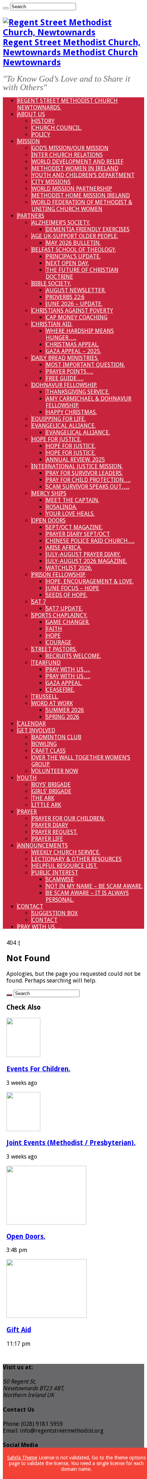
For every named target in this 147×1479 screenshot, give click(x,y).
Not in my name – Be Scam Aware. (94, 886)
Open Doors (49, 520)
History (43, 121)
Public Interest (55, 872)
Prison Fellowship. (59, 574)
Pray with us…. (68, 669)
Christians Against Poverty (72, 310)
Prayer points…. (69, 371)
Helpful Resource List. (64, 865)
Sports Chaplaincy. (59, 615)
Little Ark (46, 805)
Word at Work (52, 703)
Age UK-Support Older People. (75, 236)
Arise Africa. (64, 547)
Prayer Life (47, 838)
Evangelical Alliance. (64, 425)
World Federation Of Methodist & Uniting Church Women (81, 205)
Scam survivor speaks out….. (88, 486)
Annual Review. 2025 (75, 459)
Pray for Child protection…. (88, 479)
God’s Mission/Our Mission (70, 148)
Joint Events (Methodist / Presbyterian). (71, 1142)
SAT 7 (39, 601)
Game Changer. (68, 622)
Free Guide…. (64, 378)
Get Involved (36, 730)
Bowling (44, 744)
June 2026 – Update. (74, 303)
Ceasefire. (60, 689)
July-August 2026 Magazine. (86, 561)
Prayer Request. (54, 832)
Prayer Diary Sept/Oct (78, 534)
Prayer (27, 811)
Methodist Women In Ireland (75, 168)
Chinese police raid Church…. (90, 540)
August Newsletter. (76, 290)
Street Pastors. (54, 649)
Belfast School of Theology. (74, 249)
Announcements (42, 845)
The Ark (43, 798)
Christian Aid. (52, 324)
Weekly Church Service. (66, 852)
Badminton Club (56, 737)
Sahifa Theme (22, 1457)
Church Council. (57, 127)
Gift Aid (18, 1330)
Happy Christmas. (71, 412)
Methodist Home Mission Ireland (81, 195)
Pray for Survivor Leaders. (84, 473)
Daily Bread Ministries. (65, 358)
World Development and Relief (77, 161)
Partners (30, 215)
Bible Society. (51, 283)
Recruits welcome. (73, 656)
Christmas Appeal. (72, 344)
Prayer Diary (50, 825)
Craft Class (49, 750)
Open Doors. (25, 1236)
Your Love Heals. (70, 513)
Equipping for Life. (59, 419)
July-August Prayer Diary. (83, 554)
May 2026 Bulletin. (73, 242)
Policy (41, 134)
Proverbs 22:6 (65, 297)
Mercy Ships (49, 493)
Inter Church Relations (67, 154)
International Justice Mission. (77, 466)
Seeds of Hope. (66, 595)
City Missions (51, 182)
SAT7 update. (64, 608)
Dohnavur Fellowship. (64, 385)
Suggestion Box (55, 913)
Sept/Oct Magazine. (74, 527)
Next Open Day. (67, 263)
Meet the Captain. (72, 500)
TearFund (46, 662)
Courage (58, 642)
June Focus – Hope (72, 588)
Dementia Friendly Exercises (88, 229)
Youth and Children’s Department (83, 175)
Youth (27, 777)
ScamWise (60, 879)
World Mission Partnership (72, 188)
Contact (30, 906)
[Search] (6, 8)
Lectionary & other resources (77, 859)
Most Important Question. (85, 364)
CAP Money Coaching (76, 317)
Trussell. (45, 696)
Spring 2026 (62, 716)
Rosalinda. (61, 507)
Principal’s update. (73, 256)
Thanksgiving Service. (78, 391)
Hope (53, 635)
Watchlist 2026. (69, 568)
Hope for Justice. (56, 439)
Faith (54, 628)
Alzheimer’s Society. (61, 222)
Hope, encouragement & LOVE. (89, 581)
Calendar (31, 723)
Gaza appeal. (64, 683)
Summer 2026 (65, 710)
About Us (31, 114)
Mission (28, 141)
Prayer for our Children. (68, 818)
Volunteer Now (55, 771)
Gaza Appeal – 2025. (73, 351)
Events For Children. (38, 1069)
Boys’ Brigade (51, 784)
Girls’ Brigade (51, 791)
